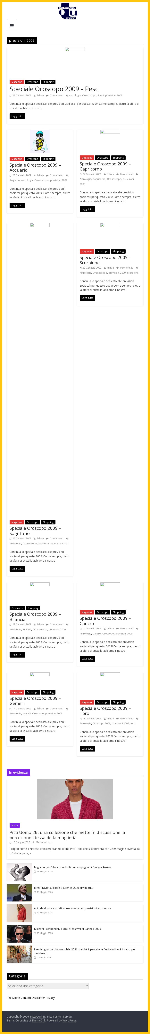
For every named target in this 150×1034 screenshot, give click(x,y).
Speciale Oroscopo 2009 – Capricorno (105, 166)
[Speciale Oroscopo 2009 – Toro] (110, 675)
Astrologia (75, 95)
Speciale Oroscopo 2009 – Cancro (105, 620)
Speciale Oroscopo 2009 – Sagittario (35, 530)
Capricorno (99, 179)
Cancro (97, 633)
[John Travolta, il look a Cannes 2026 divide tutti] (19, 886)
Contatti (26, 998)
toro (132, 723)
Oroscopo (32, 82)
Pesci (101, 95)
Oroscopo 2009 (101, 723)
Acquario (15, 180)
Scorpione (132, 272)
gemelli (27, 713)
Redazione (13, 998)
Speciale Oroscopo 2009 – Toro (105, 710)
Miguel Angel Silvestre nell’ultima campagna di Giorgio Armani (73, 867)
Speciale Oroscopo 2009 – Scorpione (105, 259)
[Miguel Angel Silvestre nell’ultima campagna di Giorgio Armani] (19, 865)
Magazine (17, 82)
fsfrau (40, 95)
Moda (15, 825)
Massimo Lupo (44, 842)
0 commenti (56, 95)
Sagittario (62, 543)
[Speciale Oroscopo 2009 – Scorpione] (110, 225)
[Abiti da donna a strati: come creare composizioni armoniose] (19, 906)
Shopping (48, 82)
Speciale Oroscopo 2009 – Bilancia (35, 616)
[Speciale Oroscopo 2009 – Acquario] (40, 132)
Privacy (50, 998)
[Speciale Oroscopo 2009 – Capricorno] (110, 132)
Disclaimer (38, 998)
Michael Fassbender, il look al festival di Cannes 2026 (67, 929)
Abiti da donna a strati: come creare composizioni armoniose (72, 908)
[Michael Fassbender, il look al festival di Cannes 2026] (19, 927)
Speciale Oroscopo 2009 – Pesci (55, 89)
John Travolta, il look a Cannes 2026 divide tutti (63, 888)
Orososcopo (89, 95)
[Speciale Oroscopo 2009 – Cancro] (110, 585)
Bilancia (27, 629)
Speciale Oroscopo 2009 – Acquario (35, 167)
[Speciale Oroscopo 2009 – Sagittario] (40, 225)
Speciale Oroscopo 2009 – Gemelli (35, 700)
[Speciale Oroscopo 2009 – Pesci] (75, 49)
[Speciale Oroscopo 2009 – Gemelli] (40, 675)
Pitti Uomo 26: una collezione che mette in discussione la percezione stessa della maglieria (67, 834)
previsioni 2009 (113, 95)
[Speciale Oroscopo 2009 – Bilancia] (40, 585)
